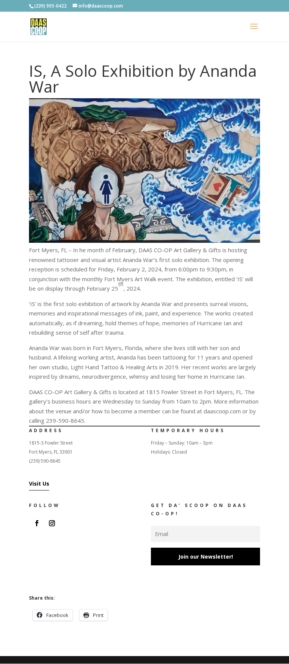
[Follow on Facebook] (37, 523)
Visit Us (39, 483)
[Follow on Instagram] (52, 523)
